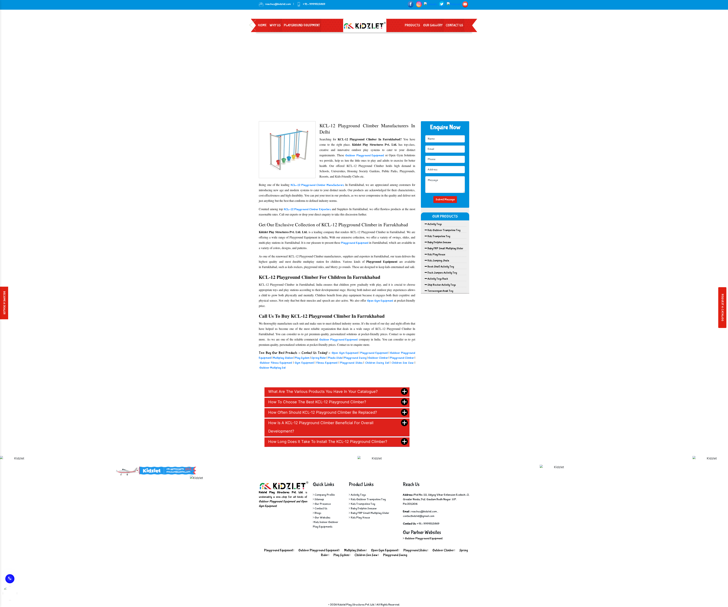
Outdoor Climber (378, 358)
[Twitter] (442, 4)
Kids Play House (436, 254)
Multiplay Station (283, 358)
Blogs (317, 513)
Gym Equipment (304, 363)
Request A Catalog (722, 307)
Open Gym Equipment (380, 301)
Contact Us (454, 25)
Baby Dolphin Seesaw (439, 242)
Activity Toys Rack (437, 279)
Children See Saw (403, 363)
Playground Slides (351, 363)
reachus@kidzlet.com (278, 4)
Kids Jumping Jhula (438, 260)
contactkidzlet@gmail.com (418, 516)
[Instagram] (419, 4)
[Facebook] (410, 4)
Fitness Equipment (327, 363)
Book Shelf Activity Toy (440, 266)
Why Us (275, 25)
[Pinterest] (453, 4)
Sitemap (319, 499)
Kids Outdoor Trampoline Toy (443, 230)
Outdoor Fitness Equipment (276, 363)
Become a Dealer (4, 303)
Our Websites (322, 517)
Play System (302, 358)
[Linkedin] (430, 4)
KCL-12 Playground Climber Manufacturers (317, 185)
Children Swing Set (377, 363)
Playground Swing (355, 358)
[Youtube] (465, 4)
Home (262, 25)
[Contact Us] (9, 578)
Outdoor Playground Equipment (364, 155)
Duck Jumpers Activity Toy (442, 272)
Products (412, 25)
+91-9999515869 (428, 523)
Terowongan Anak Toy (440, 291)
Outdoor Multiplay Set (272, 368)
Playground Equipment (302, 25)
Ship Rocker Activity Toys (441, 285)
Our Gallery (433, 25)
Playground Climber (402, 358)
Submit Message (445, 199)
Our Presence (322, 504)
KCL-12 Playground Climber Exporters (307, 209)
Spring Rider (319, 358)
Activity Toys (434, 224)
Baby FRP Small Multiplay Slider (445, 248)
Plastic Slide (335, 358)
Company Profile (324, 495)
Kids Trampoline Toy (438, 236)
